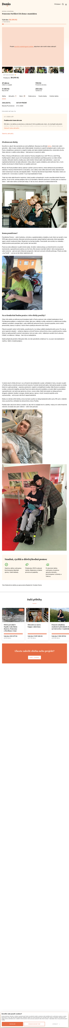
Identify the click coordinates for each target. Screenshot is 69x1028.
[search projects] (63, 4)
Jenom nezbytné (34, 1024)
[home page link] (6, 4)
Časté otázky (43, 96)
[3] (30, 70)
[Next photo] (62, 46)
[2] (18, 70)
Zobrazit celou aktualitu (11, 128)
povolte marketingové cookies (24, 46)
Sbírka (4, 96)
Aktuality (12, 96)
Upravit (55, 1024)
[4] (41, 70)
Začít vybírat (34, 657)
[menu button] (66, 4)
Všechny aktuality (7, 133)
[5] (53, 70)
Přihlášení (57, 4)
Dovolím (12, 1024)
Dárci (22, 96)
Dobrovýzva (32, 96)
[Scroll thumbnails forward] (62, 70)
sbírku (49, 146)
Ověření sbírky (54, 96)
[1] (7, 70)
